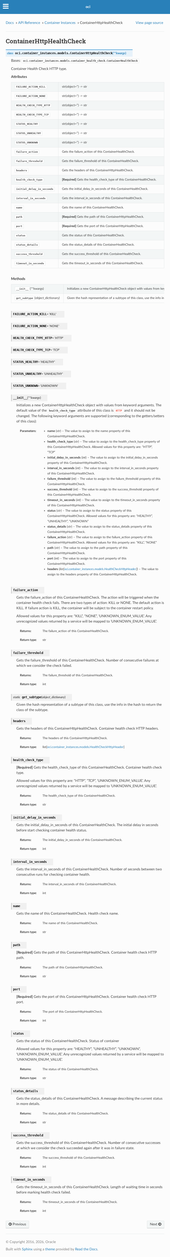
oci (88, 7)
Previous (19, 1224)
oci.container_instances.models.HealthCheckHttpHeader (85, 747)
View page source (149, 23)
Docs (10, 23)
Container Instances (59, 23)
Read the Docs (86, 1249)
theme (50, 1249)
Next (154, 1224)
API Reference (29, 23)
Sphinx (27, 1249)
